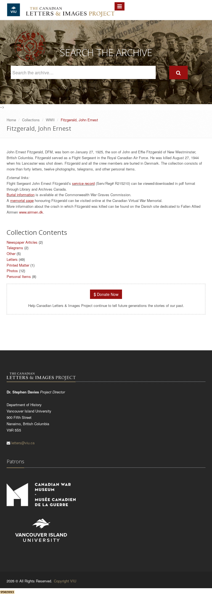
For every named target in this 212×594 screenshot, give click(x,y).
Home (11, 119)
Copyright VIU (65, 581)
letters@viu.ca (23, 442)
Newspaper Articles (22, 242)
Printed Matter (18, 265)
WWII (50, 119)
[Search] (178, 72)
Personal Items (19, 276)
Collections (31, 119)
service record (83, 183)
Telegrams (15, 247)
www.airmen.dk (31, 212)
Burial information (21, 194)
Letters (12, 259)
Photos (12, 270)
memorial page (22, 200)
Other (11, 253)
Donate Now (107, 294)
